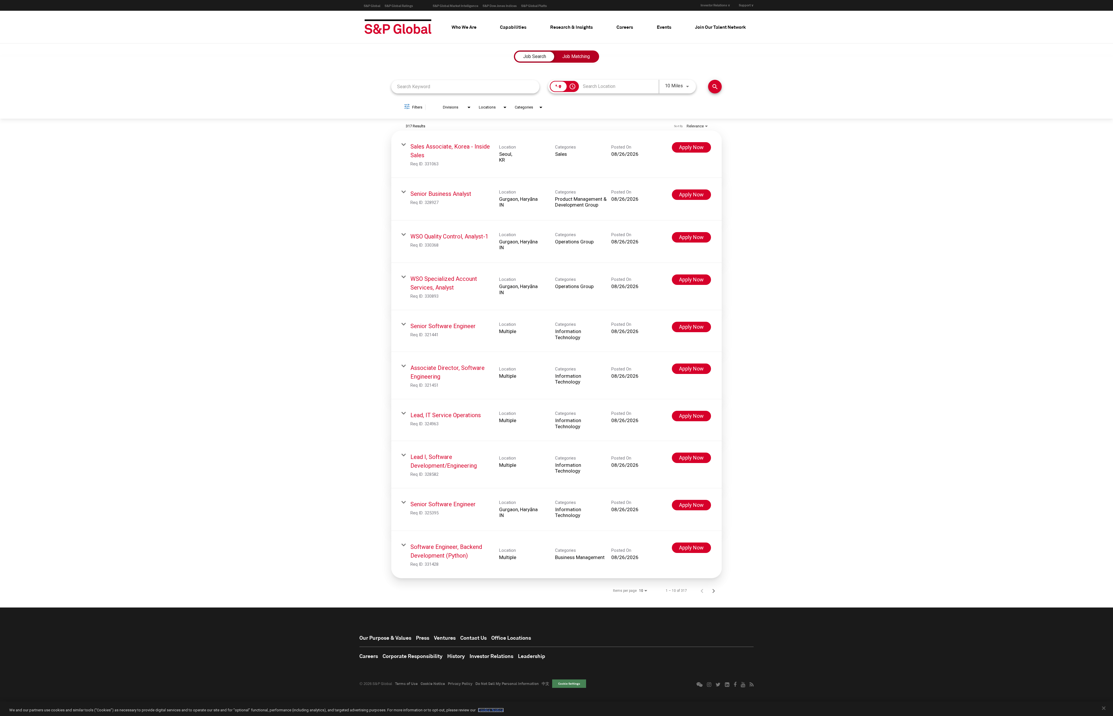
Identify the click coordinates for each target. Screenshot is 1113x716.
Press (422, 637)
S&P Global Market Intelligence (455, 6)
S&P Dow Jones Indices (500, 6)
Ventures (445, 637)
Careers (368, 656)
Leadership (531, 656)
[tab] (464, 27)
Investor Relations (491, 656)
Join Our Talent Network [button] (720, 27)
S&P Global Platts (534, 6)
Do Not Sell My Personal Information (507, 683)
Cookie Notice (433, 683)
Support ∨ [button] (746, 5)
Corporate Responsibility (413, 656)
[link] (556, 154)
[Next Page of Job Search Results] (713, 590)
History (456, 656)
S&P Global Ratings (399, 6)
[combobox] (465, 86)
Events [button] (664, 27)
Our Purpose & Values (385, 637)
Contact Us (473, 637)
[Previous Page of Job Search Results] (702, 590)
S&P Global (372, 6)
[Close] (1103, 708)
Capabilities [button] (513, 27)
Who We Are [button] (464, 27)
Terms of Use (406, 683)
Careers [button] (624, 27)
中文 (545, 683)
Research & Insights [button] (571, 27)
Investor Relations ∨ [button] (715, 5)
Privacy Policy (460, 683)
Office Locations (511, 637)
